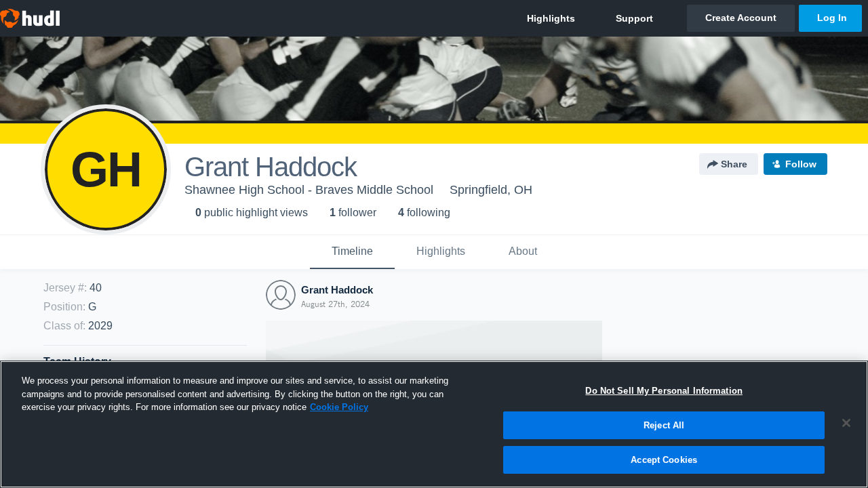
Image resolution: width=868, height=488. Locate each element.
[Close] (846, 423)
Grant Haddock (337, 290)
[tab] (352, 252)
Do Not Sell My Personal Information (664, 391)
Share (734, 164)
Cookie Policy (339, 407)
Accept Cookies (664, 460)
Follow (800, 164)
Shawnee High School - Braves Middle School (308, 190)
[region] (434, 424)
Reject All (664, 425)
